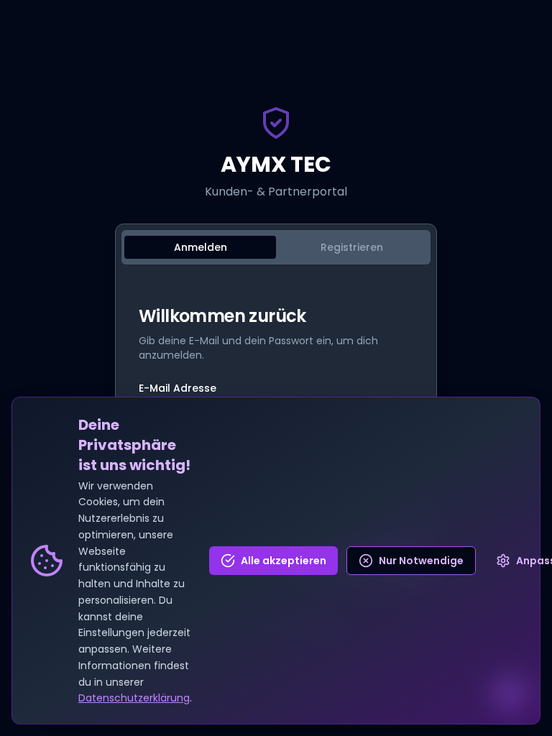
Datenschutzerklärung (134, 698)
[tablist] (276, 247)
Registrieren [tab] (352, 247)
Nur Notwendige (421, 560)
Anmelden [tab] (200, 247)
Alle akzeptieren (283, 560)
